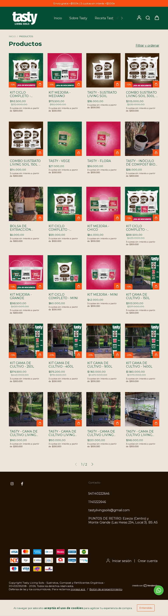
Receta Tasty (105, 18)
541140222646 (98, 494)
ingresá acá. (78, 589)
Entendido (145, 607)
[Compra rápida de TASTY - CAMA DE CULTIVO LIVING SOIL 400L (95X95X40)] (117, 423)
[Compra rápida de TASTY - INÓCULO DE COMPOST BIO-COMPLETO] (156, 152)
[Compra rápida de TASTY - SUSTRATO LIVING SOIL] (117, 84)
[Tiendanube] (145, 586)
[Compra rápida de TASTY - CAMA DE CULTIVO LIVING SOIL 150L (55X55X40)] (40, 423)
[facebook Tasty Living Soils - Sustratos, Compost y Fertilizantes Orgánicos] (22, 483)
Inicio (58, 18)
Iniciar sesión (121, 561)
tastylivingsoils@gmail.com (109, 510)
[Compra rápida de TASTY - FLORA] (117, 152)
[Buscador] (148, 18)
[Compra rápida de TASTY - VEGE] (78, 152)
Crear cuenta (148, 561)
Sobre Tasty (78, 18)
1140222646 (97, 502)
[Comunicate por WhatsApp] (159, 590)
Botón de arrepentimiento (105, 589)
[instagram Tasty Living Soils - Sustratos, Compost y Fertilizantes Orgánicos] (12, 483)
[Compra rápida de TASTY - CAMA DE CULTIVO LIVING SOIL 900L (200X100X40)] (156, 423)
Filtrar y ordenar (147, 45)
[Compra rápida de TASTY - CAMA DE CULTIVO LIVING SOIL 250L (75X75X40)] (78, 423)
